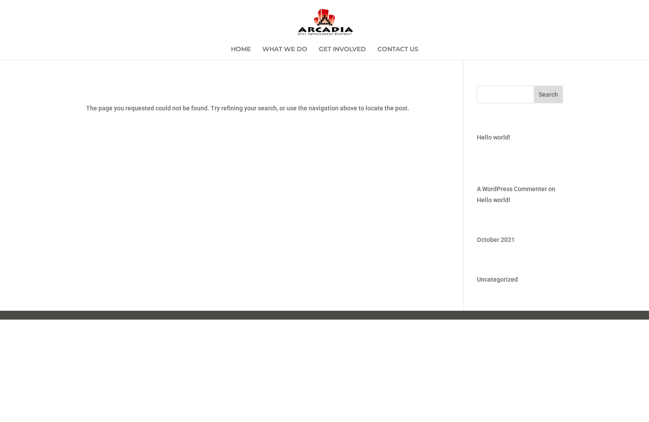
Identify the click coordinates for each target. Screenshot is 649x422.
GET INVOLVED (342, 49)
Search (548, 94)
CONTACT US (398, 49)
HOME (241, 49)
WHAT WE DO (284, 49)
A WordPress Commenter (512, 188)
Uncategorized (497, 279)
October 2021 (496, 239)
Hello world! (493, 137)
